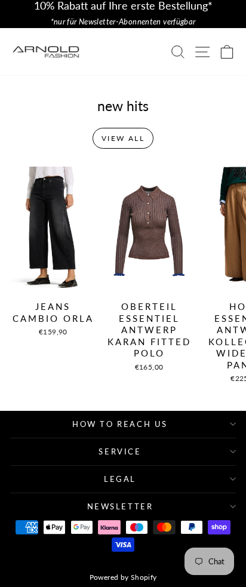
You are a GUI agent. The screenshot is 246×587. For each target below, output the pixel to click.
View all (123, 138)
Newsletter (120, 506)
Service (120, 451)
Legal (120, 479)
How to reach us (120, 424)
